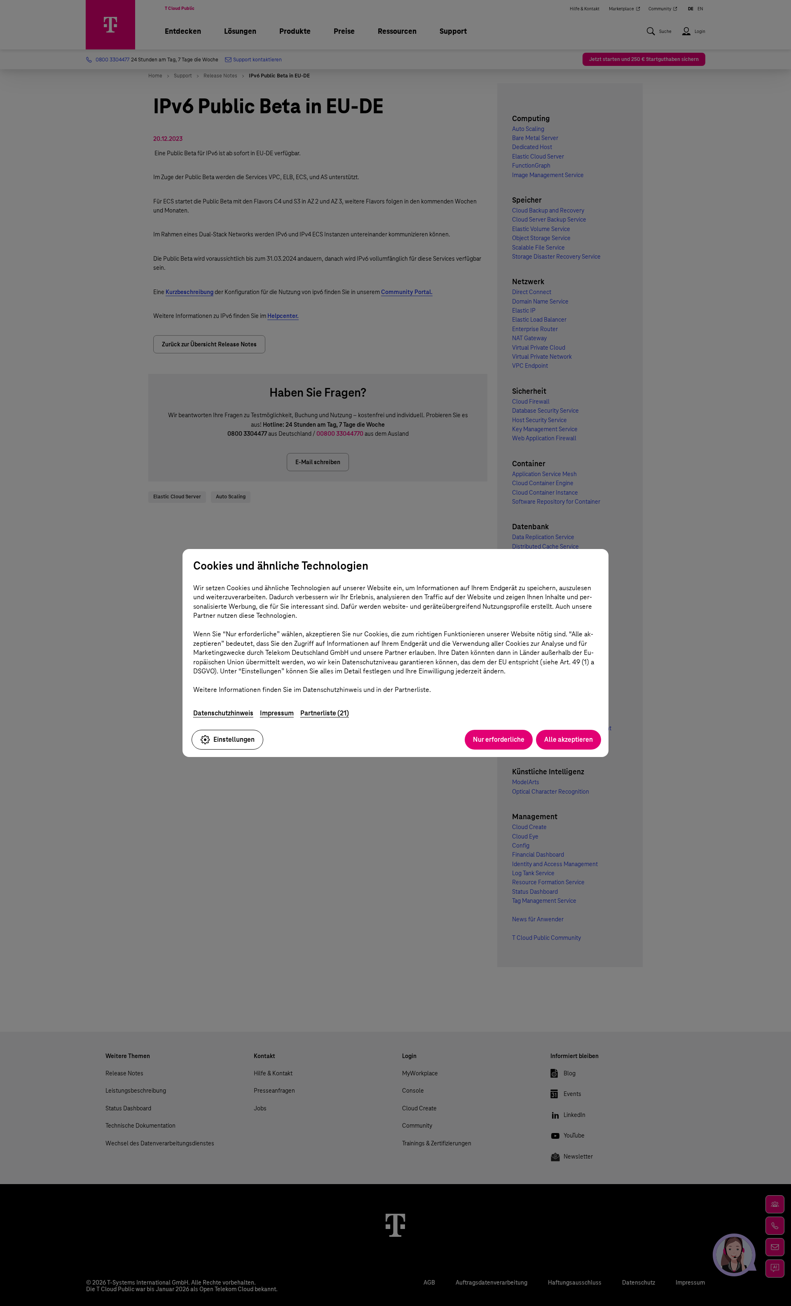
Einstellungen (234, 739)
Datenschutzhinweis (223, 713)
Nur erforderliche (498, 739)
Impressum (277, 713)
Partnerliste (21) (324, 713)
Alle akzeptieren (568, 739)
